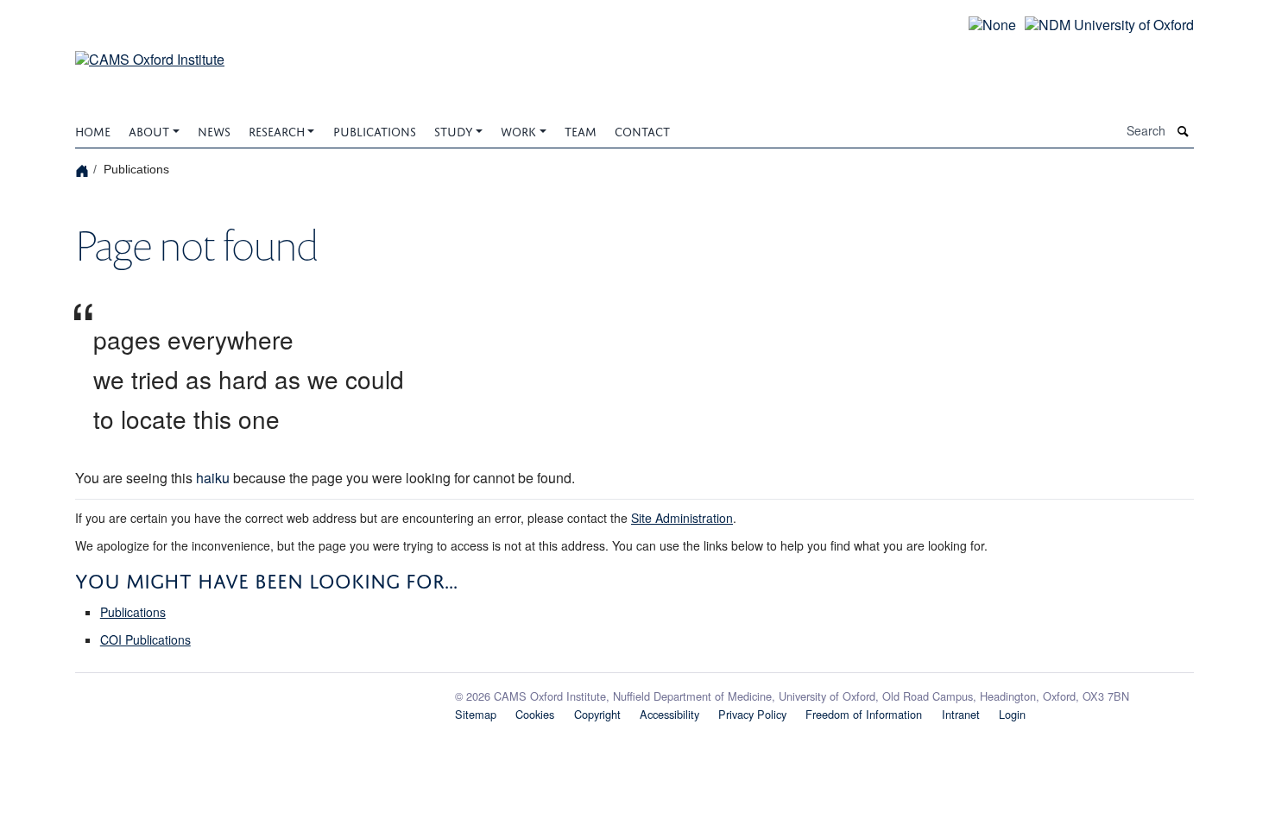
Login (1012, 714)
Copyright (597, 714)
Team (581, 130)
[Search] (1183, 132)
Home (92, 130)
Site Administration (682, 517)
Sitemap (475, 714)
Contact (642, 130)
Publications (374, 130)
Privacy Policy (752, 714)
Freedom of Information (863, 714)
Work (518, 130)
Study (453, 130)
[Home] (84, 169)
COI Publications (145, 639)
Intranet (961, 714)
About (149, 130)
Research (277, 130)
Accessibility (669, 714)
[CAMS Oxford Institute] (149, 49)
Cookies (534, 714)
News (214, 130)
